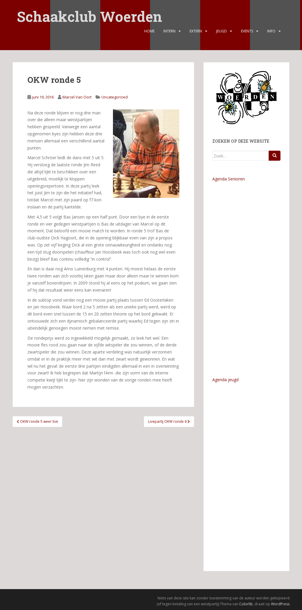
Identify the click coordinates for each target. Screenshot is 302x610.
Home (149, 31)
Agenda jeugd (225, 379)
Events (247, 31)
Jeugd (221, 31)
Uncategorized (114, 97)
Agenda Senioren (228, 179)
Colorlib (246, 603)
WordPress (280, 603)
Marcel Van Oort (77, 97)
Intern (169, 31)
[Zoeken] (274, 156)
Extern (196, 31)
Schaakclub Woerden (89, 12)
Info (271, 31)
